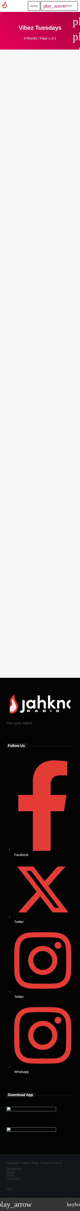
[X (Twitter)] (7, 1189)
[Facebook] (10, 1189)
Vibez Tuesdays (15, 128)
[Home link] (14, 6)
